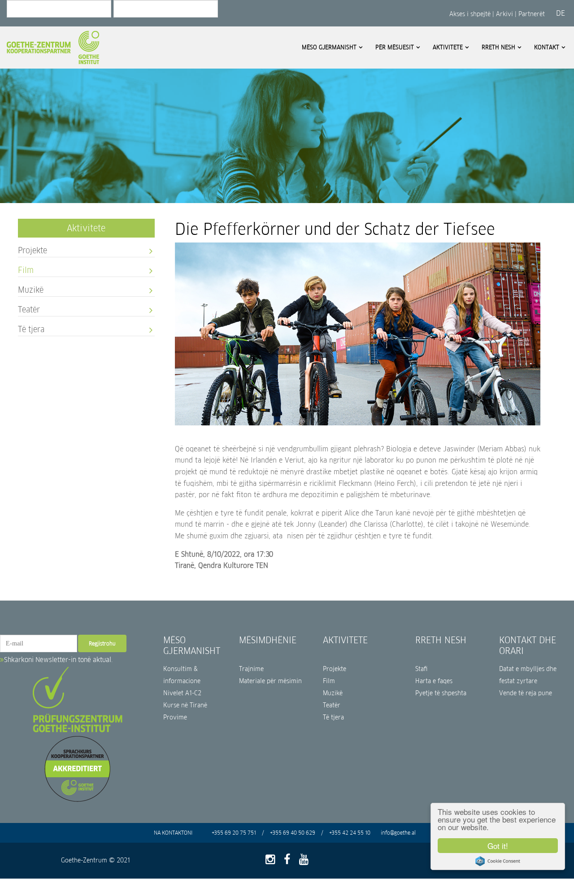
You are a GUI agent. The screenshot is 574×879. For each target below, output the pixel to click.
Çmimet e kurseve (163, 128)
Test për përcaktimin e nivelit (178, 140)
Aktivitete (448, 47)
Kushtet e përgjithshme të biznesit (173, 113)
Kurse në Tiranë (185, 705)
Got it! (497, 845)
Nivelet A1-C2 (182, 693)
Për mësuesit (394, 47)
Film (26, 269)
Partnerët (531, 14)
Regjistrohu (102, 643)
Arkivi (504, 14)
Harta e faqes (433, 681)
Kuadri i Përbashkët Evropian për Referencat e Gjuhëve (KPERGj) (177, 92)
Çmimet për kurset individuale (280, 152)
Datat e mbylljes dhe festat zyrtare (126, 66)
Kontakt (546, 47)
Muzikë (30, 289)
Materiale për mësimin (270, 681)
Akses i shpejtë (470, 14)
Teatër (29, 309)
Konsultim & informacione (181, 675)
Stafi (421, 669)
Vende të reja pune (525, 693)
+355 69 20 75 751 (234, 832)
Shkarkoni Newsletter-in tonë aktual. (58, 659)
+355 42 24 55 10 (350, 832)
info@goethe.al (398, 832)
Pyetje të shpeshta (440, 693)
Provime (175, 717)
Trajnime (251, 669)
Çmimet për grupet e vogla (275, 140)
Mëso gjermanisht (329, 47)
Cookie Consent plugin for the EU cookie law (497, 861)
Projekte (32, 250)
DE (560, 13)
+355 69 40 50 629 (292, 832)
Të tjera (31, 328)
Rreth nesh (498, 47)
